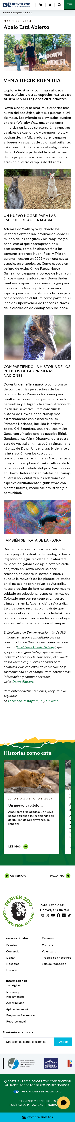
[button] (59, 4)
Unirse (63, 1041)
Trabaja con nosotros (56, 957)
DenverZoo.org (22, 682)
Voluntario (49, 951)
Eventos (11, 945)
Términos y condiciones (37, 1101)
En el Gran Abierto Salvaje (35, 647)
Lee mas (14, 846)
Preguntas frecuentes (20, 1015)
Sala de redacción (54, 963)
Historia (11, 970)
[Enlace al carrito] (40, 4)
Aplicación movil (17, 1009)
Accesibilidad (15, 1003)
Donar (10, 957)
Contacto (48, 945)
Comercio (12, 951)
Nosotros (12, 963)
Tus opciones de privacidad (41, 1091)
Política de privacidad (26, 1105)
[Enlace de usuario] (50, 4)
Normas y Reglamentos (15, 994)
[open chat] (64, 1103)
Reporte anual (16, 1021)
